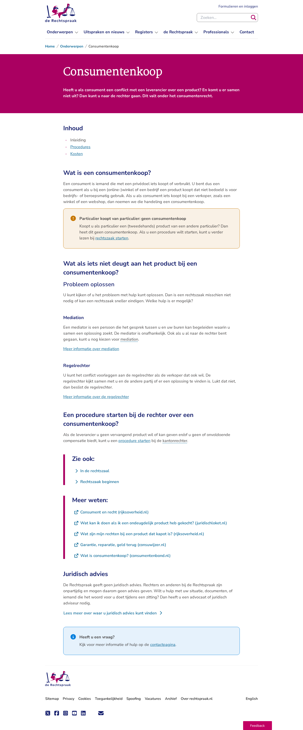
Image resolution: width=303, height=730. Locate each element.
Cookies (84, 698)
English (252, 698)
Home (50, 46)
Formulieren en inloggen (238, 6)
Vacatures (153, 698)
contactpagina (162, 644)
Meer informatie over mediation (91, 348)
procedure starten (134, 440)
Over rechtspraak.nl (196, 698)
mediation (129, 339)
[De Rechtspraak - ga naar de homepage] (61, 13)
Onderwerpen (71, 46)
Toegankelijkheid (108, 698)
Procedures (80, 147)
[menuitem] (62, 32)
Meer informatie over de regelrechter (96, 396)
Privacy (68, 698)
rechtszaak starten (111, 238)
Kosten (76, 153)
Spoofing (133, 698)
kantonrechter (175, 440)
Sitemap (52, 698)
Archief (171, 698)
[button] (257, 725)
